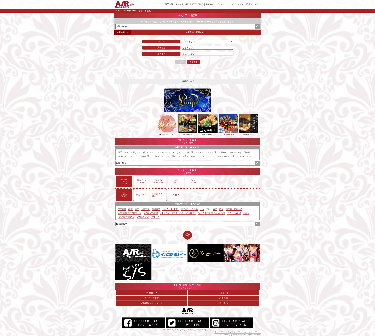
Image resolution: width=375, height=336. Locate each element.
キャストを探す (151, 298)
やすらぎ (155, 217)
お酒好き (223, 152)
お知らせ (210, 4)
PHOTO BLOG (196, 4)
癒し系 (190, 152)
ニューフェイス (236, 4)
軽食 (221, 209)
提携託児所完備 (151, 213)
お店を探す (223, 293)
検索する (193, 62)
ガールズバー (245, 156)
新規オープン (252, 4)
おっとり (200, 152)
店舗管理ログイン (235, 332)
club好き (155, 156)
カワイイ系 (211, 152)
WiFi (208, 209)
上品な (246, 213)
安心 (202, 209)
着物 (215, 209)
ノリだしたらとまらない (219, 156)
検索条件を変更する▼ (196, 32)
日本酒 (247, 152)
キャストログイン (252, 332)
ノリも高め (183, 156)
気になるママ (178, 152)
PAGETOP (187, 235)
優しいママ (148, 152)
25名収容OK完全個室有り (129, 213)
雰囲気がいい (143, 217)
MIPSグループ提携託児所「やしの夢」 (178, 213)
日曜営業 (145, 209)
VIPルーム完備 (234, 213)
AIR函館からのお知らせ (151, 303)
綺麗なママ (136, 152)
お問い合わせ (223, 303)
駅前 (130, 209)
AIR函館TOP (151, 293)
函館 (234, 156)
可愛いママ (123, 152)
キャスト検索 (181, 4)
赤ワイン (122, 156)
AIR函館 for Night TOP (125, 11)
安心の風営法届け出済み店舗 (211, 213)
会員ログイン (220, 332)
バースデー (222, 4)
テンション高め (169, 156)
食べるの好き (235, 152)
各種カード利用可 (170, 209)
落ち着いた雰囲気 (189, 209)
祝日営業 (156, 209)
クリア (180, 62)
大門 (137, 209)
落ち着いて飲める (126, 217)
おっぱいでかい (198, 156)
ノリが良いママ (163, 152)
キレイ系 (145, 156)
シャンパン (133, 156)
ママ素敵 (122, 209)
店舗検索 (169, 4)
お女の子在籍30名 (234, 209)
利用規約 (223, 298)
